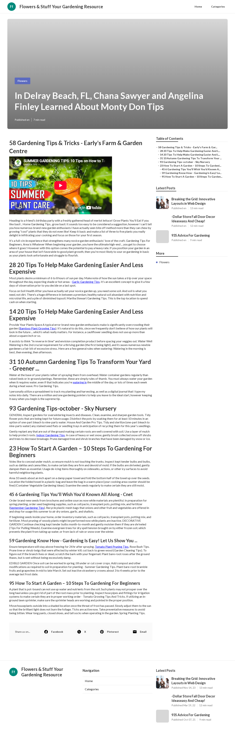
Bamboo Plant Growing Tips (37, 328)
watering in (80, 382)
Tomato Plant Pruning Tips (112, 546)
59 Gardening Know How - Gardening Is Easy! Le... (191, 172)
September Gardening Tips (27, 507)
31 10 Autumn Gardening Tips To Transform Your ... (191, 158)
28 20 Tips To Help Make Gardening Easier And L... (190, 150)
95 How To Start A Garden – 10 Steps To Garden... (192, 176)
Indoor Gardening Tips (50, 435)
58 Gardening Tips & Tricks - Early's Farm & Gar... (187, 147)
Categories (218, 6)
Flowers (22, 80)
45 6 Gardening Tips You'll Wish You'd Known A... (191, 169)
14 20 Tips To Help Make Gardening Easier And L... (190, 154)
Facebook (57, 631)
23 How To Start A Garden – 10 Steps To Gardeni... (190, 165)
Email (143, 631)
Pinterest (113, 631)
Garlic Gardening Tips (86, 281)
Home (198, 6)
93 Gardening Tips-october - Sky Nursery (185, 161)
